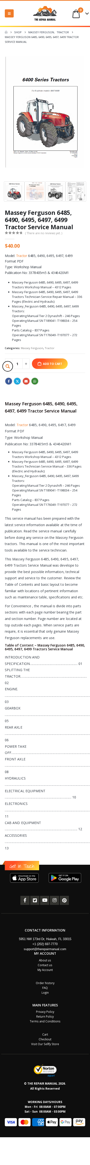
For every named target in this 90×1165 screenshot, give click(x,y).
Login (45, 992)
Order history (45, 983)
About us (45, 960)
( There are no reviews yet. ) (43, 233)
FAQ (45, 988)
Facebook (8, 381)
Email (26, 381)
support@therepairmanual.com (45, 949)
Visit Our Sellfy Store (45, 1044)
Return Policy (45, 1016)
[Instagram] (54, 900)
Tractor (21, 255)
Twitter (17, 381)
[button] (9, 13)
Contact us (45, 965)
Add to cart (52, 364)
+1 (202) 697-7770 (45, 944)
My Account (45, 970)
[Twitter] (34, 900)
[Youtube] (44, 900)
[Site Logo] (45, 13)
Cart (45, 1034)
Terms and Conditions (45, 1021)
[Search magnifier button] (7, 366)
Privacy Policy (45, 1012)
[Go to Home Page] (6, 32)
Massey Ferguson (32, 348)
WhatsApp (35, 381)
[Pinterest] (64, 900)
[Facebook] (25, 900)
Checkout (45, 1039)
